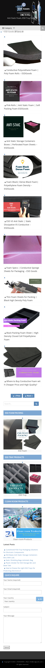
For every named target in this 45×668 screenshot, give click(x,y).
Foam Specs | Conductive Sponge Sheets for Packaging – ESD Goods (21, 269)
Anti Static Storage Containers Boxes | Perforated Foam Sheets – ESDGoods (20, 144)
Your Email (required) (11, 589)
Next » (30, 396)
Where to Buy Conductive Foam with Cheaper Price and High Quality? (22, 383)
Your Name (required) (11, 580)
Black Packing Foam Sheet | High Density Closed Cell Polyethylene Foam (21, 336)
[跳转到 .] (1, 31)
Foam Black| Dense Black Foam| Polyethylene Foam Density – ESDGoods (21, 185)
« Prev (17, 396)
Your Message (8, 616)
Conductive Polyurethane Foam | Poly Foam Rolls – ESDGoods (21, 72)
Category (8, 28)
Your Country (8, 598)
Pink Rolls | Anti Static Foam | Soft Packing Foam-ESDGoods (22, 107)
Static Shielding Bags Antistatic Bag (19, 560)
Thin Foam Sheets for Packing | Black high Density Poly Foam (20, 299)
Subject (6, 607)
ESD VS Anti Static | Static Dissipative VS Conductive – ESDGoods (17, 224)
